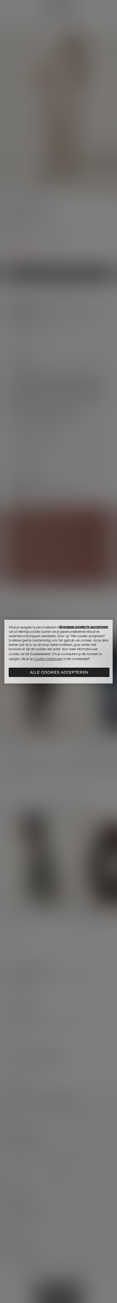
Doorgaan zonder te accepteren (83, 627)
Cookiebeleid (40, 654)
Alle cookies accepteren (59, 672)
